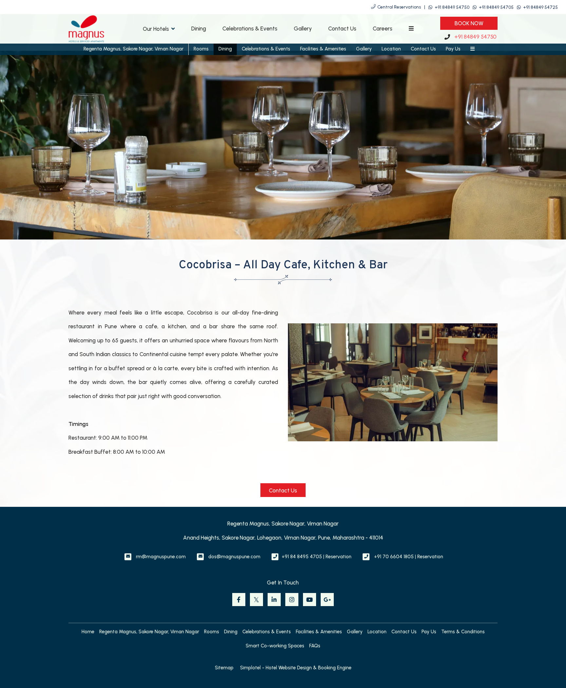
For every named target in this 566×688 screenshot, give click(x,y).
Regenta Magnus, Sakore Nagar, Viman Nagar (133, 49)
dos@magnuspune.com (234, 557)
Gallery (303, 28)
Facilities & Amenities (323, 49)
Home (88, 632)
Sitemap (224, 668)
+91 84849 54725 (540, 7)
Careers (382, 28)
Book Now (469, 23)
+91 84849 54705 (496, 7)
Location (391, 49)
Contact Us (342, 28)
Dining (198, 28)
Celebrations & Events (249, 28)
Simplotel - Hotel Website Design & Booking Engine (295, 668)
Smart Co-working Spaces (275, 646)
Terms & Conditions (463, 632)
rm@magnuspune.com (161, 557)
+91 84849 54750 (452, 7)
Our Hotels (156, 29)
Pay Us (453, 49)
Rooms (201, 49)
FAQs (314, 646)
